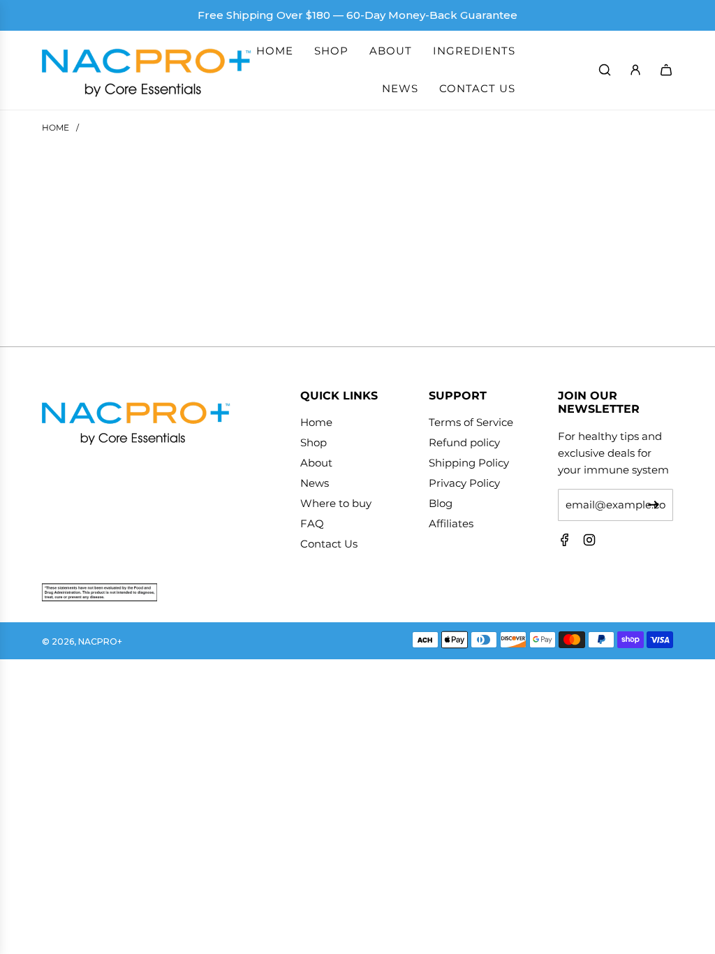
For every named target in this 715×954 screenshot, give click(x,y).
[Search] (604, 69)
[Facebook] (565, 543)
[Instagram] (589, 543)
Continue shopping (358, 289)
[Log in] (635, 69)
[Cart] (666, 69)
